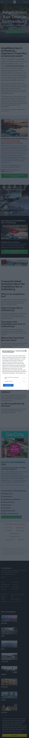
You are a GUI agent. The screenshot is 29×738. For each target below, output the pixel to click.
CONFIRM (8, 385)
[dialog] (14, 369)
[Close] (26, 351)
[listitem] (14, 378)
